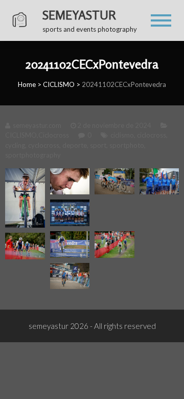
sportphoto (126, 145)
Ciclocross (53, 135)
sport (98, 145)
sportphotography (33, 155)
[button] (25, 198)
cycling (15, 145)
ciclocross (151, 135)
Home (27, 84)
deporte (74, 145)
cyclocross (43, 145)
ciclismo (122, 135)
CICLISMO (59, 84)
